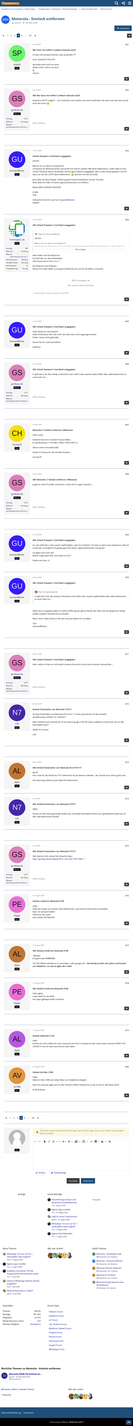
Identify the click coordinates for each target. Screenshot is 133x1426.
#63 (127, 150)
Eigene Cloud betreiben (62, 1233)
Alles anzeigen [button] (80, 249)
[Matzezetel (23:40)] (51, 1255)
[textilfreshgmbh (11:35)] (60, 1255)
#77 (127, 945)
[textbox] (81, 1157)
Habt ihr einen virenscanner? (64, 1216)
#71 (127, 654)
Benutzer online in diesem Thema (108, 1194)
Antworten (88, 1181)
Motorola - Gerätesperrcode (108, 1254)
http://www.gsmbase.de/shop (15, 127)
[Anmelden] (123, 3)
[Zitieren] (126, 79)
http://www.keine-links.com (45, 261)
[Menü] (129, 3)
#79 (127, 1030)
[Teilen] (129, 36)
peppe (38, 955)
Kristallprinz (35, 1324)
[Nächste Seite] (35, 35)
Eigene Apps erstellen (61, 1209)
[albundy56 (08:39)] (69, 1255)
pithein (54, 1220)
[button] (40, 1172)
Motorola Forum (15, 1379)
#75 (127, 846)
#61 (127, 44)
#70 (127, 577)
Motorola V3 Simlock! (106, 1275)
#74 (127, 798)
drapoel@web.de (66, 199)
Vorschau (73, 1181)
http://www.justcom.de (18, 257)
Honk (9, 1260)
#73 (127, 762)
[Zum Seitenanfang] (129, 1422)
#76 (127, 895)
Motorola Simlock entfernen (108, 1268)
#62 (127, 90)
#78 (127, 983)
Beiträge (9, 119)
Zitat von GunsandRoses (49, 234)
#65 (127, 321)
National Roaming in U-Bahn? (20, 1290)
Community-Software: (66, 1422)
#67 (127, 424)
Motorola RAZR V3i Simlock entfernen (28, 1374)
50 (30, 35)
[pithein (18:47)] (55, 1255)
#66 (127, 364)
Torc (53, 1205)
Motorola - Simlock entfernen (109, 1261)
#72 (127, 704)
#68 (127, 474)
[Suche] (116, 3)
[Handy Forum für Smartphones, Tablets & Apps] (10, 3)
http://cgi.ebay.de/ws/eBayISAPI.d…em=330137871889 (58, 859)
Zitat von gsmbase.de (47, 592)
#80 (127, 1066)
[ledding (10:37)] (65, 1255)
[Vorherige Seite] (3, 35)
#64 (127, 219)
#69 (127, 534)
